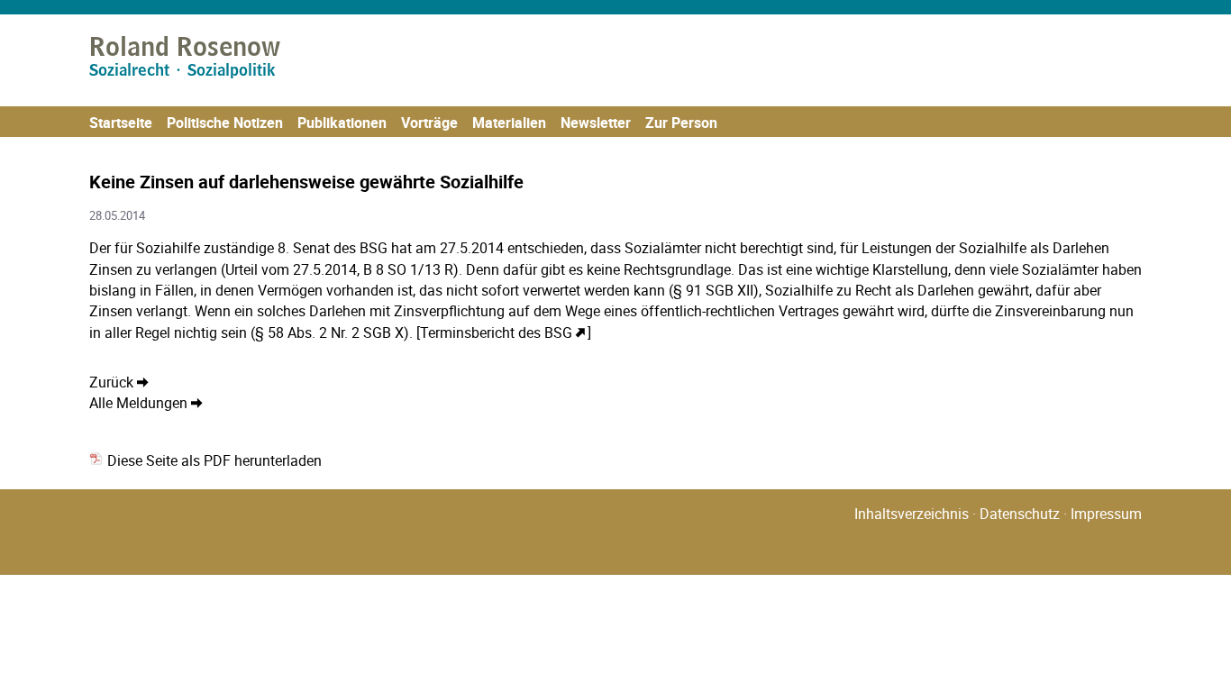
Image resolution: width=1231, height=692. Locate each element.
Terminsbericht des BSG (496, 332)
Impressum (1106, 514)
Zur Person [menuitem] (681, 122)
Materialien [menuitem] (509, 122)
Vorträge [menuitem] (429, 122)
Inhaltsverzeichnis (911, 514)
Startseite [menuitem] (120, 122)
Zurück (111, 382)
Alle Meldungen (138, 403)
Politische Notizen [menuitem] (225, 122)
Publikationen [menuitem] (342, 122)
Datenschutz (1020, 514)
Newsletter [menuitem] (596, 122)
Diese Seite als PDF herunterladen (213, 460)
